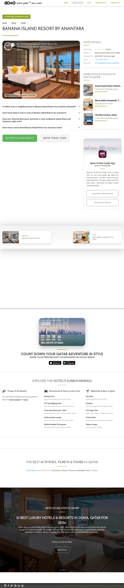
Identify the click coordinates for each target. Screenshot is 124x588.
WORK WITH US (100, 3)
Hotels (23, 23)
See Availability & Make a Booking (107, 63)
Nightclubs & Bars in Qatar (103, 391)
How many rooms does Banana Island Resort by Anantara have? (32, 128)
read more (62, 550)
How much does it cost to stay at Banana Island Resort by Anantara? (34, 113)
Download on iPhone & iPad (102, 193)
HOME (66, 3)
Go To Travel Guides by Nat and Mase (23, 3)
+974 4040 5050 (101, 60)
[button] (60, 569)
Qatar (14, 23)
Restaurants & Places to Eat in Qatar (64, 391)
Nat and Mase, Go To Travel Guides (8, 46)
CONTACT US (115, 3)
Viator (26, 400)
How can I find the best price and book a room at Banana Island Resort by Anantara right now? (36, 120)
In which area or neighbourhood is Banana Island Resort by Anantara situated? (39, 107)
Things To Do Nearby (17, 391)
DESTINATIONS (77, 3)
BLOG (89, 3)
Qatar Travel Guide (54, 138)
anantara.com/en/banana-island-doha (22, 95)
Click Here (30, 471)
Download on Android (102, 202)
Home (4, 23)
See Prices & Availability (19, 138)
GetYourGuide (14, 400)
